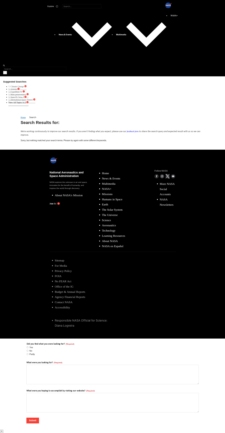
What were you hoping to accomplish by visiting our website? (60, 391)
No (30, 351)
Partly (32, 354)
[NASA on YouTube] (173, 176)
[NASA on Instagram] (162, 176)
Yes (31, 347)
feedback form (133, 131)
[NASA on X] (167, 176)
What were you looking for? (44, 362)
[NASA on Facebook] (156, 176)
